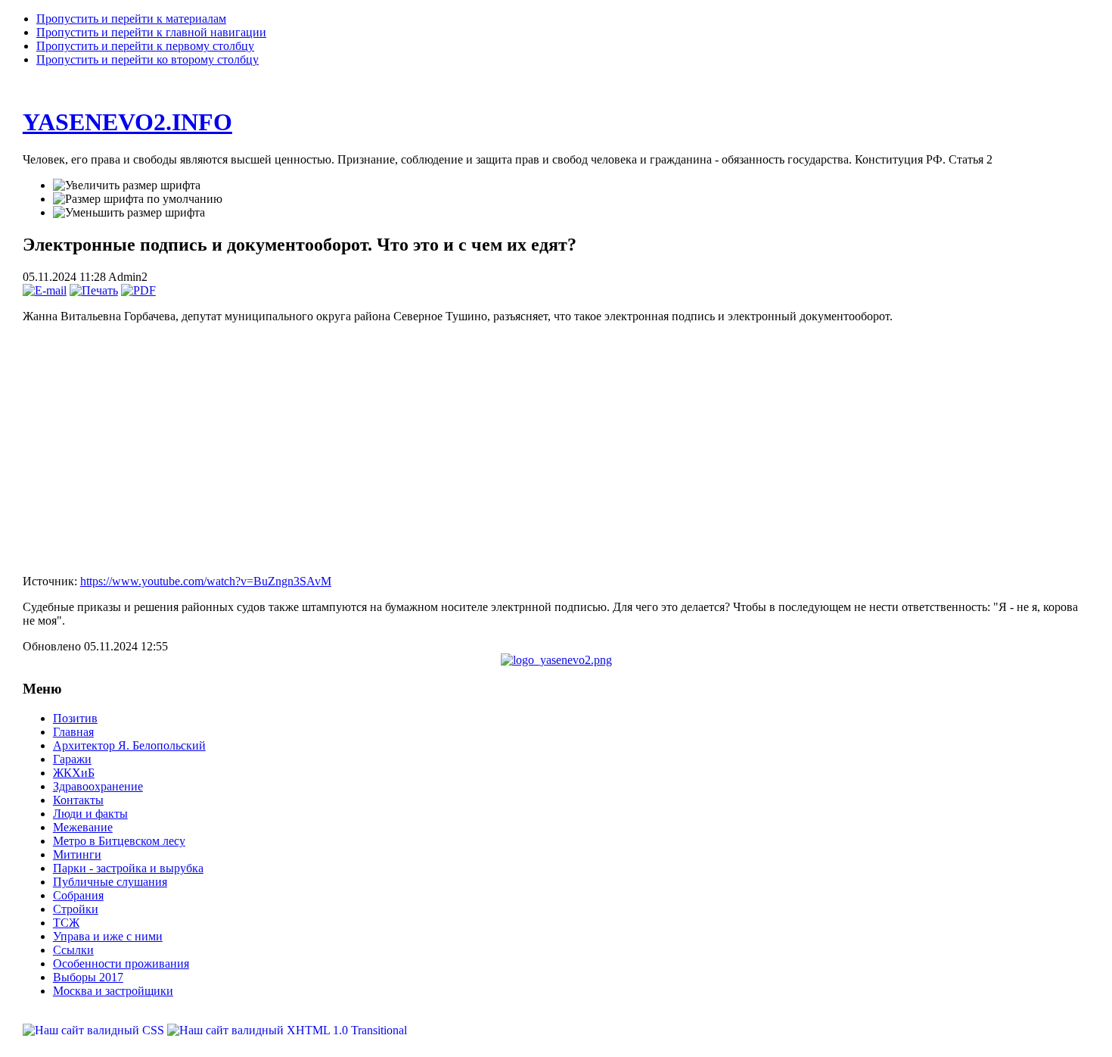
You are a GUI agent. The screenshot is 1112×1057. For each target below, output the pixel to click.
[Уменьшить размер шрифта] (129, 213)
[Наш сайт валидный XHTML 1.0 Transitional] (287, 1030)
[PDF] (138, 290)
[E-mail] (45, 290)
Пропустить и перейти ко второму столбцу (147, 59)
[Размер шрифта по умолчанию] (137, 199)
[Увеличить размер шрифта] (126, 185)
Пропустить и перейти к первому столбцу (145, 45)
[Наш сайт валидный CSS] (95, 1030)
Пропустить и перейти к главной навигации (151, 32)
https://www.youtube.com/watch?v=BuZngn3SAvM (205, 581)
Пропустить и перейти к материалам (131, 18)
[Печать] (94, 290)
